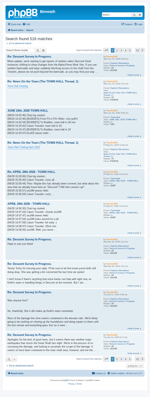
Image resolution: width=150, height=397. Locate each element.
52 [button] (137, 50)
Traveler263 (112, 56)
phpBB (65, 380)
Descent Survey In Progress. (122, 65)
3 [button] (121, 50)
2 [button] (117, 50)
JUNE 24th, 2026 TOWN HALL (123, 119)
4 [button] (125, 50)
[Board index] (23, 12)
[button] (106, 50)
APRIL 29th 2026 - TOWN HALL (123, 181)
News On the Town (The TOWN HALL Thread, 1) (120, 94)
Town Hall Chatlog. (18, 86)
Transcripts (115, 117)
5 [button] (129, 50)
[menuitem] (26, 24)
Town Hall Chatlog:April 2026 (23, 147)
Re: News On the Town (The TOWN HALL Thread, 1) (42, 81)
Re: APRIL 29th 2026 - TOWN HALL (31, 171)
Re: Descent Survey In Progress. (29, 56)
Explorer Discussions (119, 63)
